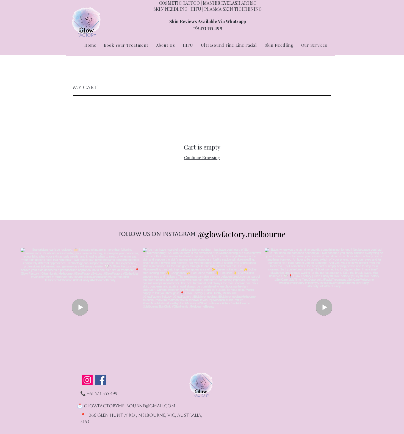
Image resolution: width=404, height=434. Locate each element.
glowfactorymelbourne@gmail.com (129, 405)
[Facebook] (100, 380)
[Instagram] (87, 380)
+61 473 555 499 (102, 393)
